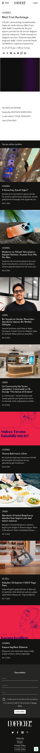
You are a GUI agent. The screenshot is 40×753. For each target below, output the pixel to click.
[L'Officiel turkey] (20, 3)
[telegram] (25, 53)
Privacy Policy (20, 745)
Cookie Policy (20, 749)
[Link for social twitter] (13, 733)
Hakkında (20, 738)
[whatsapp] (21, 53)
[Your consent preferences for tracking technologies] (36, 749)
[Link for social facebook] (17, 733)
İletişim (20, 742)
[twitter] (18, 53)
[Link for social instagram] (22, 733)
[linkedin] (14, 53)
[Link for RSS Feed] (27, 732)
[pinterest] (11, 53)
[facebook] (7, 53)
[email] (4, 53)
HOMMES (6, 12)
